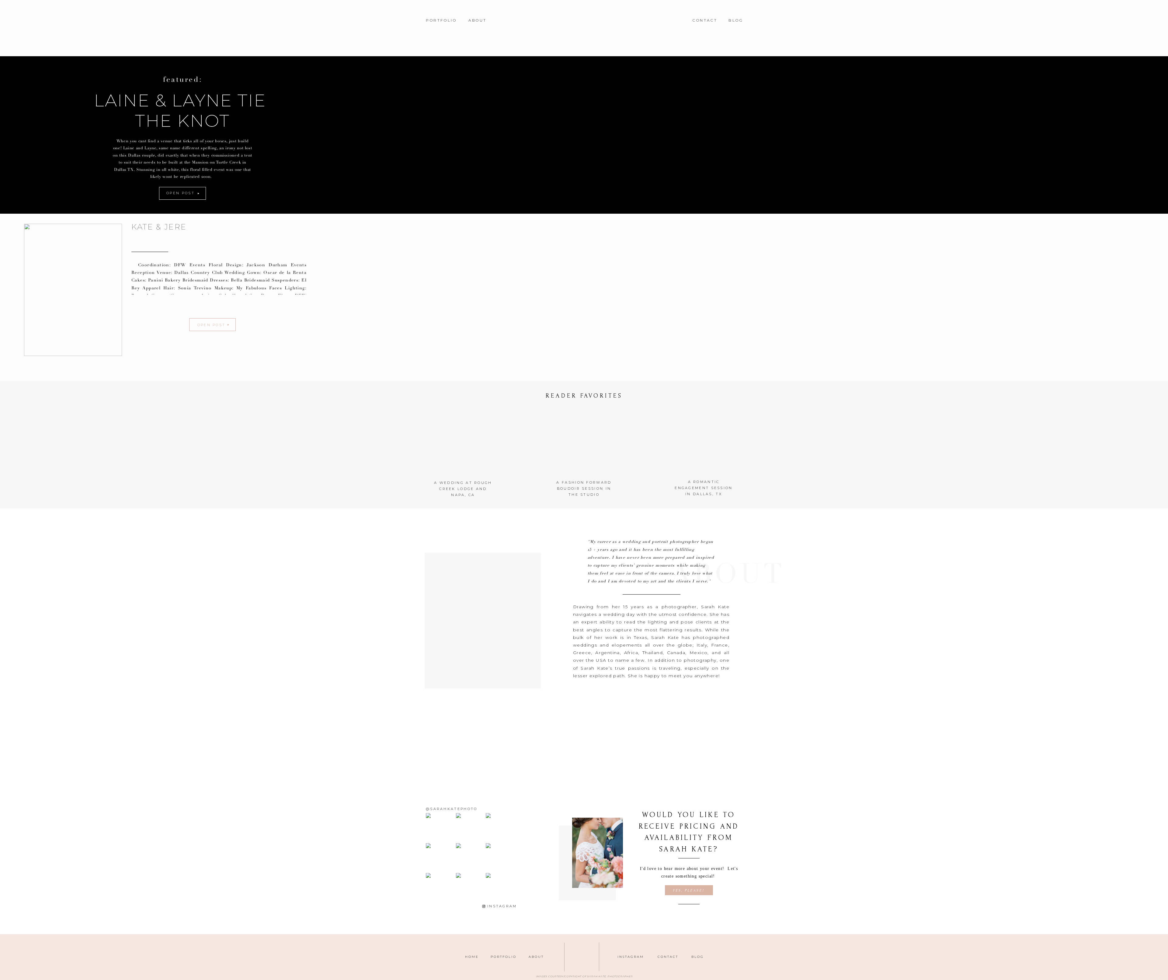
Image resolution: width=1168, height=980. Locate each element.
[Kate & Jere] (73, 290)
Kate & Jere (159, 226)
